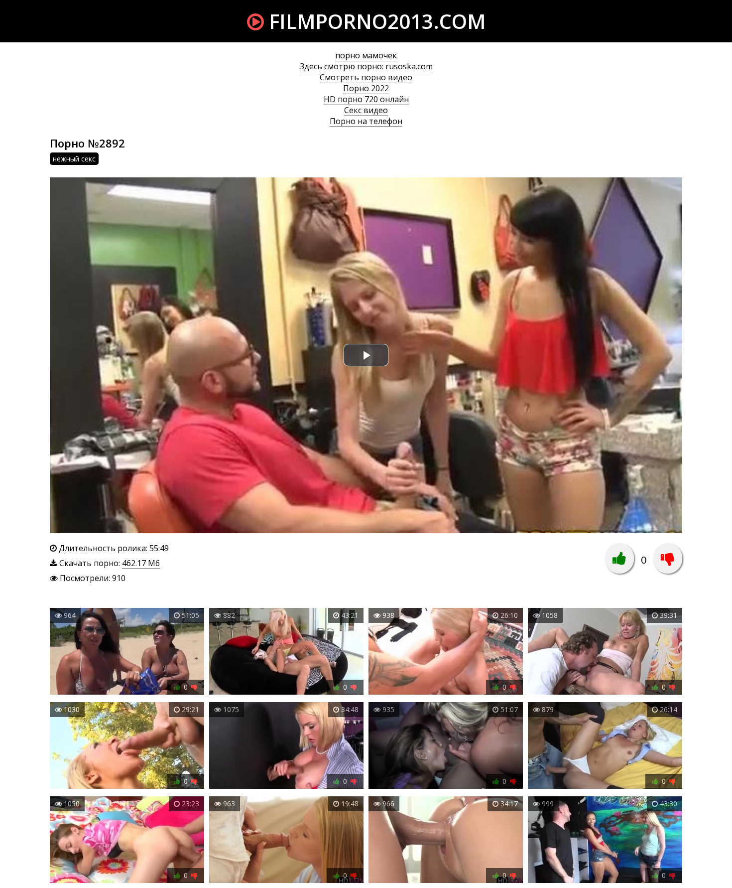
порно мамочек (366, 55)
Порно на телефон (366, 121)
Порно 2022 (366, 88)
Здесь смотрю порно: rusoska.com (366, 66)
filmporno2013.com (375, 21)
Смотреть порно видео (366, 77)
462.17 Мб (141, 563)
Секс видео (366, 110)
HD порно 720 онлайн (366, 99)
